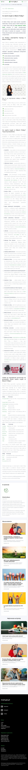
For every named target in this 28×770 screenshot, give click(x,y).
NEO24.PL (4, 409)
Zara (3, 437)
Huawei (4, 415)
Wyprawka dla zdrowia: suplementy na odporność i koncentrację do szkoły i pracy (13, 684)
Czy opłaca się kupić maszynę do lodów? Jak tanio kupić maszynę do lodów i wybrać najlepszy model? (13, 583)
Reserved (4, 435)
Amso (3, 407)
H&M (3, 439)
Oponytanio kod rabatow (19, 308)
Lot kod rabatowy (15, 318)
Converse (4, 461)
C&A (3, 440)
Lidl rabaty (16, 234)
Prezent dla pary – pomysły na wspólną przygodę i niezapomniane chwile (13, 538)
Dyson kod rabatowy (19, 168)
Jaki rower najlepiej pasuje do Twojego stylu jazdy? (12, 561)
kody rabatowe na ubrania (15, 264)
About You (4, 431)
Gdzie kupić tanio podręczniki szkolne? (12, 636)
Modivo (4, 429)
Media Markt (5, 402)
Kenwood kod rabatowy (20, 226)
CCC (3, 457)
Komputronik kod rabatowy (10, 180)
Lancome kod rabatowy (15, 333)
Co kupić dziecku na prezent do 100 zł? (13, 606)
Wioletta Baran (10, 8)
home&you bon (7, 359)
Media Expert (5, 404)
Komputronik (5, 398)
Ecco (3, 455)
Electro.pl (4, 406)
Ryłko (3, 459)
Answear (4, 433)
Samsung (4, 411)
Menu (3, 1)
